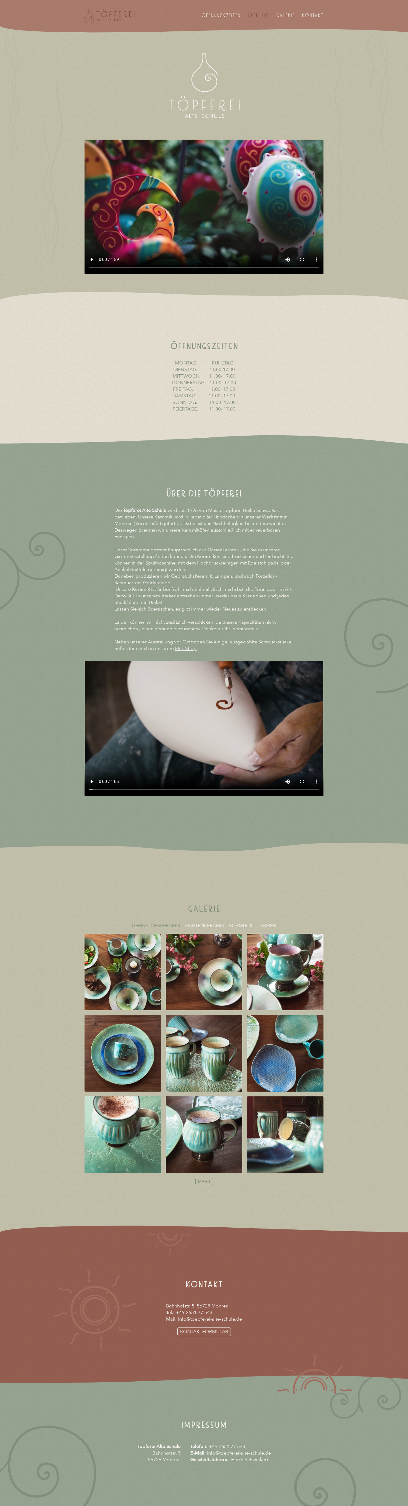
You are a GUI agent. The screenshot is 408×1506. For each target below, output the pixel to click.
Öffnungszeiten (220, 16)
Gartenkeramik (204, 925)
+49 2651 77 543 (194, 1312)
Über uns (258, 16)
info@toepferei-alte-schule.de (210, 1319)
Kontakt (312, 16)
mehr (204, 1181)
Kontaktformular (204, 1331)
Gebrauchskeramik (156, 925)
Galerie (285, 16)
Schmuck (241, 925)
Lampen (266, 925)
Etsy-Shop (186, 648)
